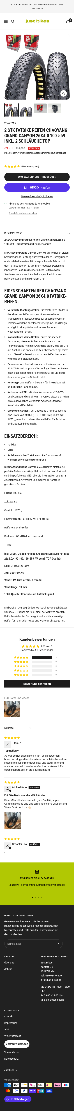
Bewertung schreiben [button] (37, 684)
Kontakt (8, 1016)
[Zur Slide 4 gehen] (41, 897)
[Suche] (12, 21)
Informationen (13, 233)
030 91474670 (53, 975)
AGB (6, 1029)
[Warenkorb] (68, 21)
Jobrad (8, 969)
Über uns (9, 962)
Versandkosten (26, 153)
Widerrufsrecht (12, 1036)
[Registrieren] (57, 944)
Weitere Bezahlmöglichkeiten (37, 196)
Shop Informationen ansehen (23, 213)
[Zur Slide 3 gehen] (38, 897)
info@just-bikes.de (51, 979)
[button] (12, 166)
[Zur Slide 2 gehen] (35, 897)
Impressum (10, 1023)
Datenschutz (11, 1058)
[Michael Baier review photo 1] (13, 820)
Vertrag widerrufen (17, 1044)
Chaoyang (10, 123)
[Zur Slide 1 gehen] (32, 897)
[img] (12, 737)
